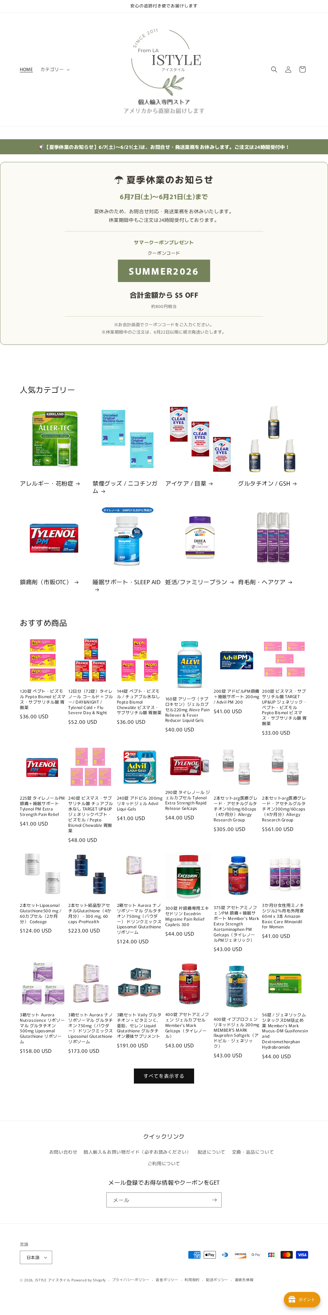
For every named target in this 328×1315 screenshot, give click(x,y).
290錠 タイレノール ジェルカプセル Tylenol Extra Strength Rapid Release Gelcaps (187, 800)
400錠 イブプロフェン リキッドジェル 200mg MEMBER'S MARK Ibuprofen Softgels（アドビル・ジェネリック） (236, 1033)
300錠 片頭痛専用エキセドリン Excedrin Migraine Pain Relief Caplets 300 (187, 916)
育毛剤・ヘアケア (262, 581)
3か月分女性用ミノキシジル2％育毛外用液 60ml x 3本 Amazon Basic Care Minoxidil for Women (283, 916)
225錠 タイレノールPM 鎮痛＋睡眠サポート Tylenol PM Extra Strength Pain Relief (42, 806)
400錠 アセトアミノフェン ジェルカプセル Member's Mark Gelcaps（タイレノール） (187, 1025)
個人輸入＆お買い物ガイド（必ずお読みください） (137, 1152)
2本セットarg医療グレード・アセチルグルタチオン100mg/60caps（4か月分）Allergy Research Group (236, 808)
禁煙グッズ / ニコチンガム (125, 487)
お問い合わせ (63, 1152)
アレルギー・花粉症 (46, 483)
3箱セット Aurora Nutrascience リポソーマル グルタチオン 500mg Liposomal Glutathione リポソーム (42, 1028)
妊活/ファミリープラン (196, 581)
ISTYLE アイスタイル (52, 1279)
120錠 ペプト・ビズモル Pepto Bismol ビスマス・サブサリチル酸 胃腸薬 (43, 699)
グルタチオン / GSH (264, 483)
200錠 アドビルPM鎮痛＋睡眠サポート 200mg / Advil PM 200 (236, 697)
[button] (54, 69)
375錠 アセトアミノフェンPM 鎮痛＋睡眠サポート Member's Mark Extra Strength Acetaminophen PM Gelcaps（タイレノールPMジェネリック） (236, 924)
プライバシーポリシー (131, 1279)
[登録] (214, 1199)
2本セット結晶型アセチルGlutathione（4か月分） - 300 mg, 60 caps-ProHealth (89, 913)
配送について (212, 1152)
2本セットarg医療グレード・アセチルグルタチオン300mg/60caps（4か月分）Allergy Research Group (284, 808)
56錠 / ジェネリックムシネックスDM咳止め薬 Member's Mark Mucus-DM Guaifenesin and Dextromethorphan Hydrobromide (285, 1031)
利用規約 (192, 1279)
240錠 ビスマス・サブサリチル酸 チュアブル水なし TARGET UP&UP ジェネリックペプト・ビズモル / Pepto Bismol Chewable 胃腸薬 (90, 814)
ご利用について (164, 1163)
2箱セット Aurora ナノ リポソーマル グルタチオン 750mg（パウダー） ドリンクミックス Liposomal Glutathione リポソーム (140, 919)
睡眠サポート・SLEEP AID (127, 582)
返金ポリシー (167, 1279)
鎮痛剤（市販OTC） (46, 581)
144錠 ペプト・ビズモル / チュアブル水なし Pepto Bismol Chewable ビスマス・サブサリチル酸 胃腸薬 (139, 702)
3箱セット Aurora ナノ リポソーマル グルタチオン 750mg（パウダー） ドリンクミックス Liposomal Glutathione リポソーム (91, 1028)
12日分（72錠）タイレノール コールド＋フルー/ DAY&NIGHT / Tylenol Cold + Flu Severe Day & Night (90, 702)
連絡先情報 (244, 1279)
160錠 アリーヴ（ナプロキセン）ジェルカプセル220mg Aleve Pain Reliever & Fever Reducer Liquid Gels (187, 709)
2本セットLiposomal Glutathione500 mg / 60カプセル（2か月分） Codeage (40, 913)
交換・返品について (253, 1152)
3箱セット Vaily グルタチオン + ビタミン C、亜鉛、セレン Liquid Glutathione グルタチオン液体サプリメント (139, 1025)
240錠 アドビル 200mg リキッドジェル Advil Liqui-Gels (140, 803)
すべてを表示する (164, 1075)
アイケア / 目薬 (185, 483)
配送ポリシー (217, 1279)
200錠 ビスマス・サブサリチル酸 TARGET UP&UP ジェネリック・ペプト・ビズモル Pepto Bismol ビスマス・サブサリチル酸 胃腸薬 (284, 707)
